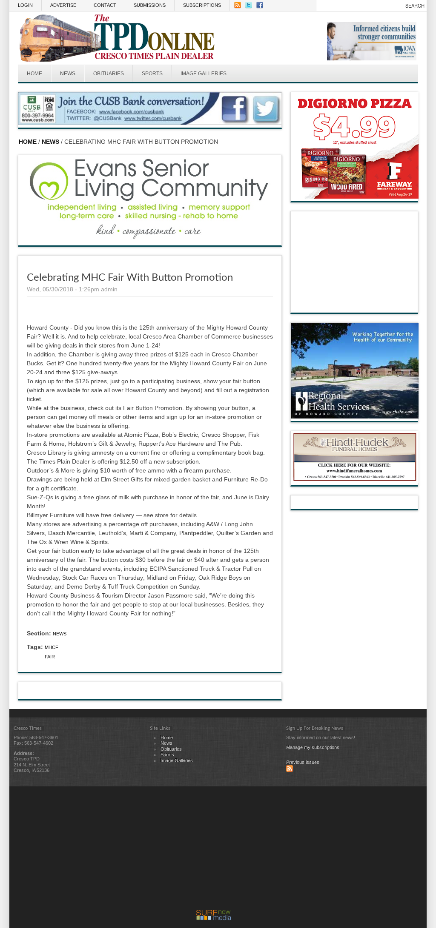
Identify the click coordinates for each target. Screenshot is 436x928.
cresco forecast (355, 304)
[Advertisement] (214, 850)
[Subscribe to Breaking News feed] (289, 770)
